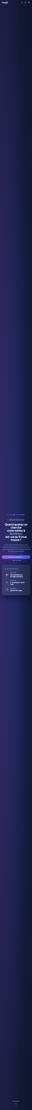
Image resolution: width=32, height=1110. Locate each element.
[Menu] (29, 2)
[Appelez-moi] (22, 2)
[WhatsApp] (25, 2)
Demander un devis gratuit (16, 557)
